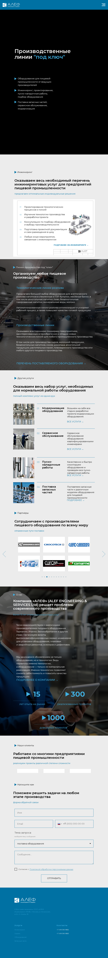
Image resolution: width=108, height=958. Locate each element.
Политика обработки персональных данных (31, 950)
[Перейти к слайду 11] (65, 576)
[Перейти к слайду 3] (46, 576)
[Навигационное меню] (103, 5)
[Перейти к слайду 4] (49, 576)
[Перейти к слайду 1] (42, 576)
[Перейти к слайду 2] (44, 576)
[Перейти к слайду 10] (63, 576)
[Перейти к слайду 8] (58, 576)
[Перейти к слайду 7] (56, 576)
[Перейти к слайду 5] (51, 576)
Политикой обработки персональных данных (51, 900)
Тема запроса (22, 863)
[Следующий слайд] (103, 554)
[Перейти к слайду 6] (54, 576)
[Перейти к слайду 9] (61, 576)
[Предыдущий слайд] (4, 554)
